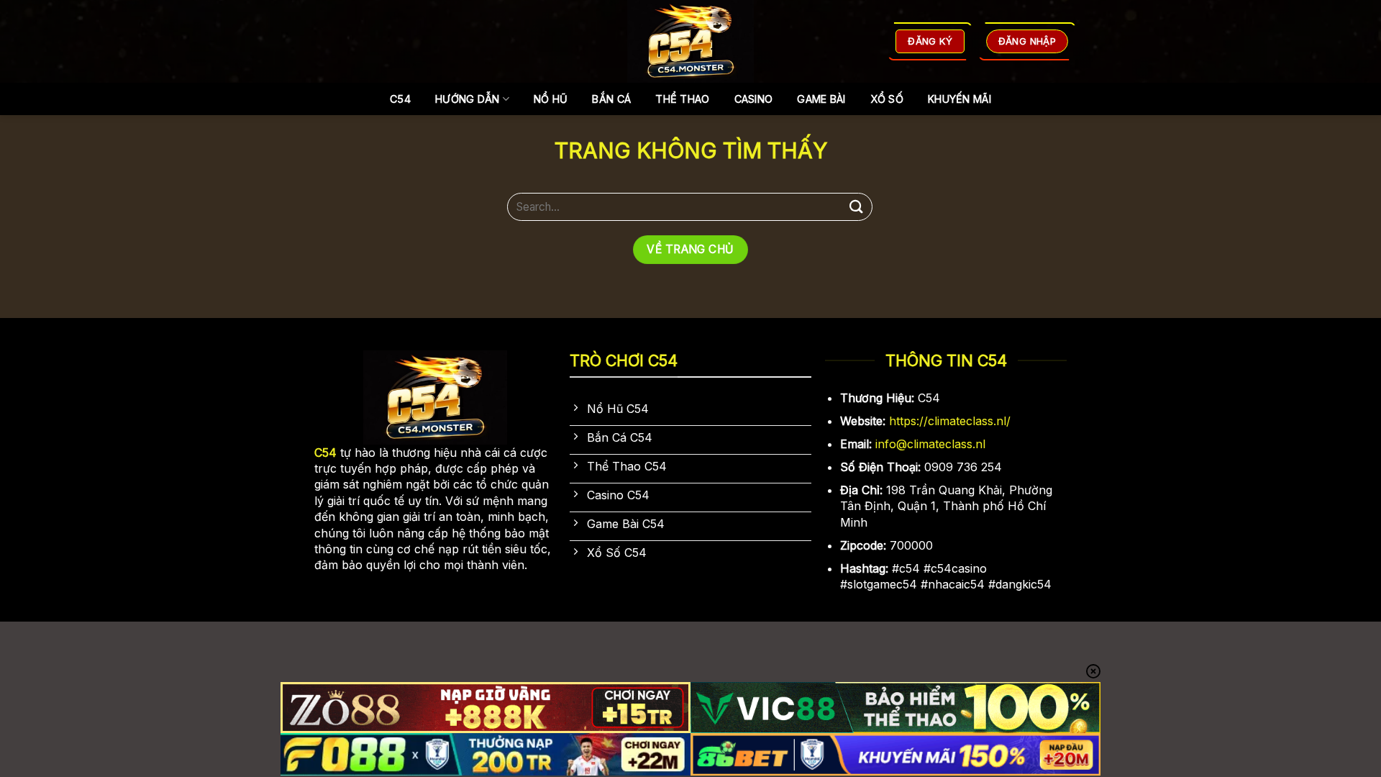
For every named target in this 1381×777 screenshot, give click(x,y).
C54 (400, 99)
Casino (753, 99)
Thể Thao (682, 99)
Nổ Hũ (551, 99)
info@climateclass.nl (930, 444)
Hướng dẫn (467, 99)
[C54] (690, 41)
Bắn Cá (611, 99)
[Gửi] (856, 207)
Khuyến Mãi (959, 99)
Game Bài (821, 99)
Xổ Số (886, 99)
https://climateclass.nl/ (950, 421)
